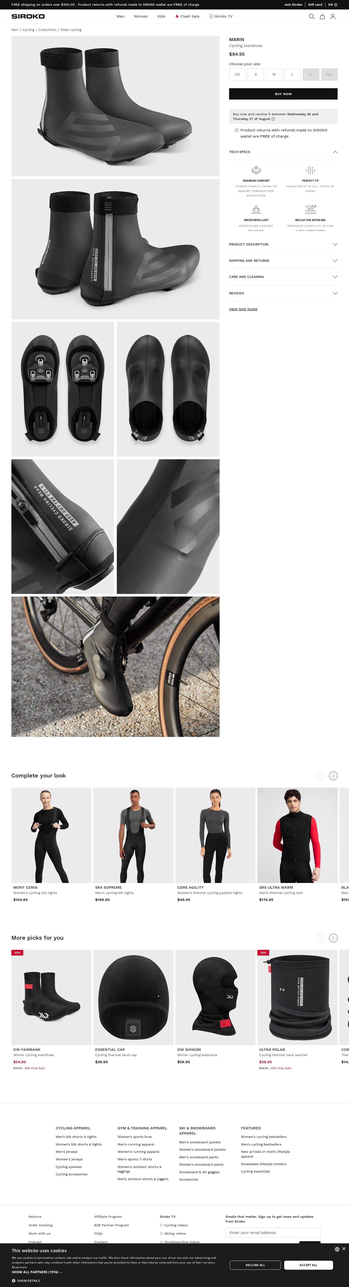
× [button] (343, 1249)
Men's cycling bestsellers (261, 1144)
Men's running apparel (136, 1144)
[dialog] (174, 1265)
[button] (117, 1272)
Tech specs (239, 152)
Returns (34, 1216)
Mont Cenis (25, 887)
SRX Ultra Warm (276, 887)
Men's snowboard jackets (200, 1142)
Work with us (39, 1233)
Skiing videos (175, 1233)
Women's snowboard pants (201, 1164)
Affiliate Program (108, 1216)
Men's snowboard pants (198, 1157)
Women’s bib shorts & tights (79, 1144)
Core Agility (190, 887)
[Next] (333, 776)
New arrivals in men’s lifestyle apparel (265, 1154)
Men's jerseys (66, 1152)
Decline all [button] (255, 1265)
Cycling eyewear (69, 1167)
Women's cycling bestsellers (264, 1137)
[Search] (312, 16)
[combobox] (337, 1249)
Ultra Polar (272, 1049)
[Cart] (322, 16)
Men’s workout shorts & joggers (143, 1179)
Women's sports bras (135, 1137)
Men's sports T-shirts (135, 1159)
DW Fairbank (26, 1049)
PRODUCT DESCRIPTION (248, 244)
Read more (19, 1267)
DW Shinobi (189, 1049)
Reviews (236, 293)
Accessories (188, 1179)
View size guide (243, 309)
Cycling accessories (71, 1174)
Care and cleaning (246, 277)
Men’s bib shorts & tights (76, 1137)
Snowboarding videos (182, 1242)
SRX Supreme (108, 887)
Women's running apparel (138, 1152)
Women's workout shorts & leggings (139, 1169)
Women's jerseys (69, 1159)
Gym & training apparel (142, 1128)
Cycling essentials (255, 1171)
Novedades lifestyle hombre (263, 1164)
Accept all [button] (308, 1265)
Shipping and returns (249, 260)
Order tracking (40, 1225)
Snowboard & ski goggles (199, 1172)
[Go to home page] (28, 16)
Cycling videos (176, 1225)
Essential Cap (110, 1049)
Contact (100, 1242)
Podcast (35, 1242)
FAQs (98, 1233)
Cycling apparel (73, 1128)
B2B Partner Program (111, 1225)
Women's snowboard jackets (202, 1149)
